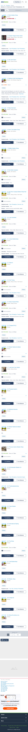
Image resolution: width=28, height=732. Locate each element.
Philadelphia (8, 5)
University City (20, 204)
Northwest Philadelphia (18, 588)
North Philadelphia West (22, 48)
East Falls (11, 588)
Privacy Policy (4, 725)
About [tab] (2, 714)
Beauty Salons (14, 37)
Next (18, 634)
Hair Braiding (13, 80)
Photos (3, 25)
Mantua (18, 292)
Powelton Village (20, 314)
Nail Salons (19, 194)
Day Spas (3, 691)
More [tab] (2, 720)
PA (4, 5)
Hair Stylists (19, 37)
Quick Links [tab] (4, 717)
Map (7, 10)
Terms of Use (12, 727)
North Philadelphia (13, 48)
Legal (17, 727)
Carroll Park (19, 338)
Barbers (8, 16)
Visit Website (21, 29)
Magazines (19, 80)
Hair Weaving (4, 690)
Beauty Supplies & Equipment (7, 685)
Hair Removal (4, 689)
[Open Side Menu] (26, 2)
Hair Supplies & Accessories (7, 683)
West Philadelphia (13, 204)
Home (2, 5)
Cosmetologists (4, 688)
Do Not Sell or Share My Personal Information (17, 725)
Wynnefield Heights (21, 477)
